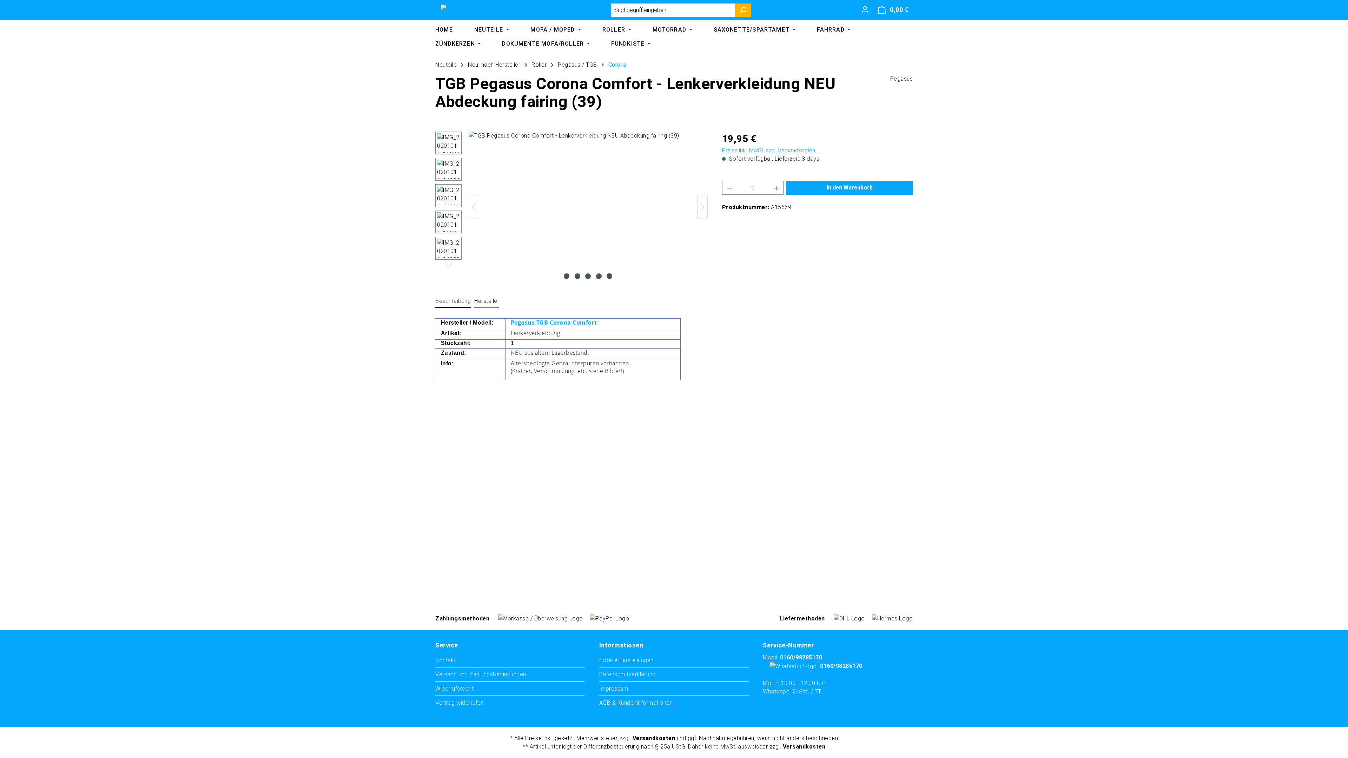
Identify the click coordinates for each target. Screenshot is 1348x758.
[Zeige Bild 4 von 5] (599, 276)
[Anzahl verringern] (729, 188)
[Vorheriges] (474, 207)
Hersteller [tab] (486, 301)
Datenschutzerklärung (627, 674)
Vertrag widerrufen (459, 702)
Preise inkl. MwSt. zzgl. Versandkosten (768, 150)
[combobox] (673, 10)
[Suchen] (743, 10)
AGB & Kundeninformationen (636, 702)
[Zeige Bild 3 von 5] (588, 276)
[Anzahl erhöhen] (776, 188)
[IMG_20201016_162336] (588, 207)
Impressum (613, 688)
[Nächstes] (702, 207)
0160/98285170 (801, 657)
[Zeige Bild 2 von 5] (577, 276)
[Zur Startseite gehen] (470, 8)
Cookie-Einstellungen (626, 660)
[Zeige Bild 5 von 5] (609, 276)
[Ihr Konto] (865, 10)
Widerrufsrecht (454, 688)
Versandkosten (654, 738)
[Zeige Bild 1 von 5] (566, 276)
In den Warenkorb (850, 187)
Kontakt (445, 660)
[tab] (453, 301)
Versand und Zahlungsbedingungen (480, 674)
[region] (571, 207)
